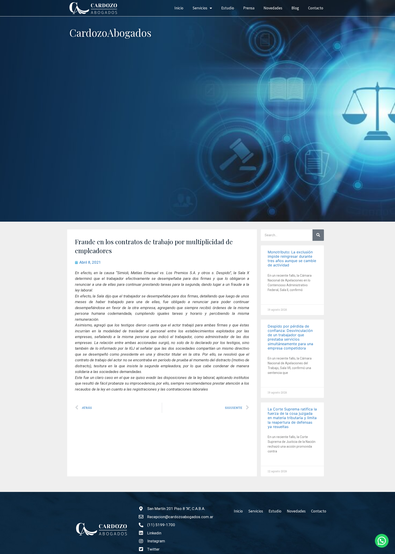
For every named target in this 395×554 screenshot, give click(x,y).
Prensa (248, 8)
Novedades (273, 8)
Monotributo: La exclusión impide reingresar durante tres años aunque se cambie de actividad (292, 259)
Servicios (199, 8)
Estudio (227, 8)
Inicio (178, 8)
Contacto (315, 8)
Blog (295, 8)
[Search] (318, 235)
